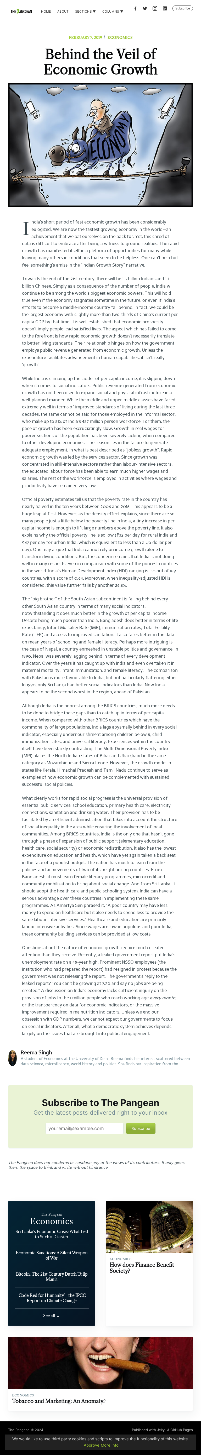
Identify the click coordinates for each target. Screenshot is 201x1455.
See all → (51, 1315)
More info (110, 1445)
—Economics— (51, 1221)
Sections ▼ (85, 11)
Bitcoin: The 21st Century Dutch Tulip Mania (52, 1276)
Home (46, 11)
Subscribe (182, 8)
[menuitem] (46, 11)
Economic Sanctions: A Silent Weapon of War (52, 1255)
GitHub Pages (181, 1430)
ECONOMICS (120, 37)
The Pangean (19, 1430)
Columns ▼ (113, 11)
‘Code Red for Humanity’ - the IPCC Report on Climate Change (52, 1298)
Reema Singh (36, 1052)
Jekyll (161, 1430)
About (63, 11)
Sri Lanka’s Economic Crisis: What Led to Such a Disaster (51, 1234)
